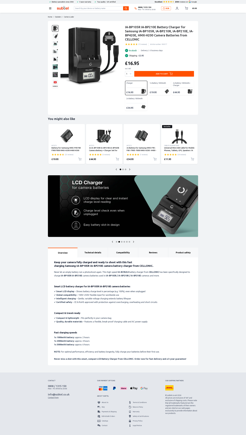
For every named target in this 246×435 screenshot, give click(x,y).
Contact (104, 425)
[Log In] (177, 8)
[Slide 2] (123, 169)
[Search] (126, 8)
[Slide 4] (124, 242)
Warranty (136, 411)
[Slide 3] (125, 169)
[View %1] (55, 28)
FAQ (103, 407)
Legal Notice (137, 425)
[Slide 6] (129, 242)
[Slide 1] (120, 169)
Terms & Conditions (140, 402)
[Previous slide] (116, 169)
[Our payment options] (103, 388)
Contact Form (53, 398)
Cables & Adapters (171, 145)
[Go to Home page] (63, 8)
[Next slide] (129, 169)
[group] (131, 44)
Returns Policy (138, 407)
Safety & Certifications (141, 416)
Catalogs (105, 421)
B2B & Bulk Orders (108, 416)
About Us (105, 402)
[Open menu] (51, 8)
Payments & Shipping (109, 411)
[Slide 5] (127, 242)
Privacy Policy (137, 421)
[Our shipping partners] (169, 388)
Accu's (54, 145)
